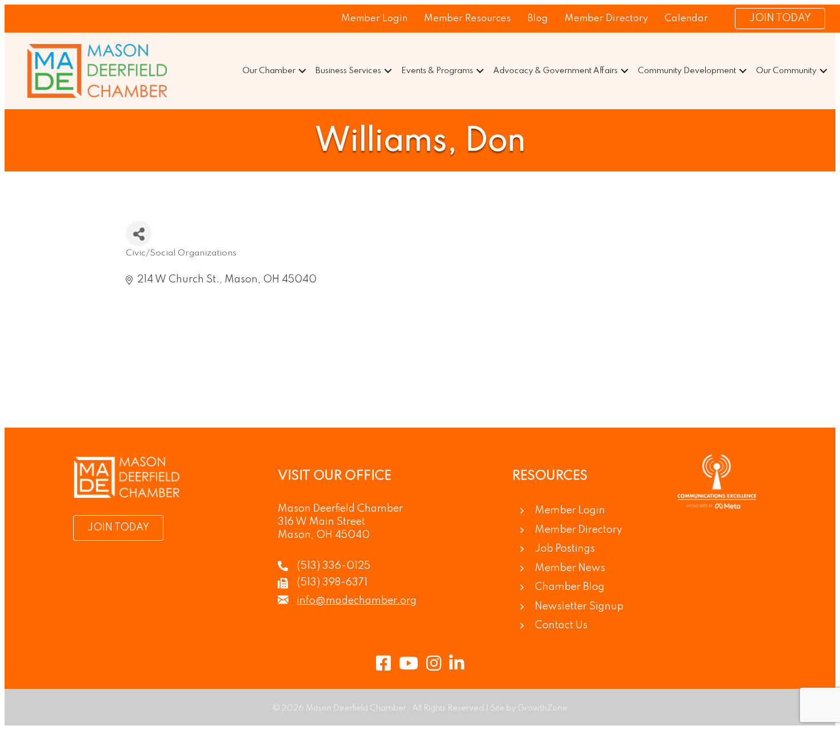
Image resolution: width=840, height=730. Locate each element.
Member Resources (467, 18)
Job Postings (565, 549)
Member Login (374, 18)
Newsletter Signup (579, 606)
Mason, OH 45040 (324, 535)
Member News (570, 568)
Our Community (786, 71)
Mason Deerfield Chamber (340, 509)
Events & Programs (437, 71)
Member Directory (606, 18)
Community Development (687, 71)
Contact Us (561, 625)
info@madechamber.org (357, 601)
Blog (537, 18)
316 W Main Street (321, 522)
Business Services (348, 71)
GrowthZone (542, 708)
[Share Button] (138, 233)
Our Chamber (268, 71)
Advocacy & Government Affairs (555, 71)
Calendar (686, 18)
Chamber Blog (570, 587)
